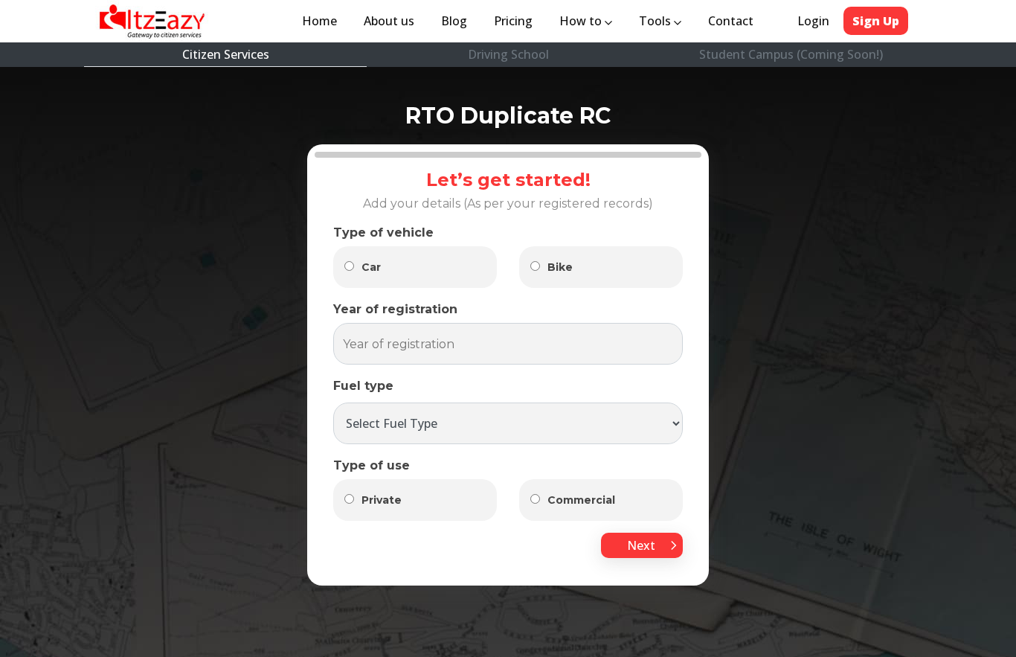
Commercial (581, 500)
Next (642, 545)
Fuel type (363, 386)
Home (322, 21)
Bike (560, 267)
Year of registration (395, 309)
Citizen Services (225, 54)
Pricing (513, 21)
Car (371, 267)
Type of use (371, 465)
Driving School (508, 54)
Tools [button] (656, 21)
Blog (454, 21)
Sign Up (875, 21)
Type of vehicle (383, 232)
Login (813, 21)
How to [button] (582, 21)
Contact (730, 21)
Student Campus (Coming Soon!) (791, 54)
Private (381, 500)
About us (392, 21)
